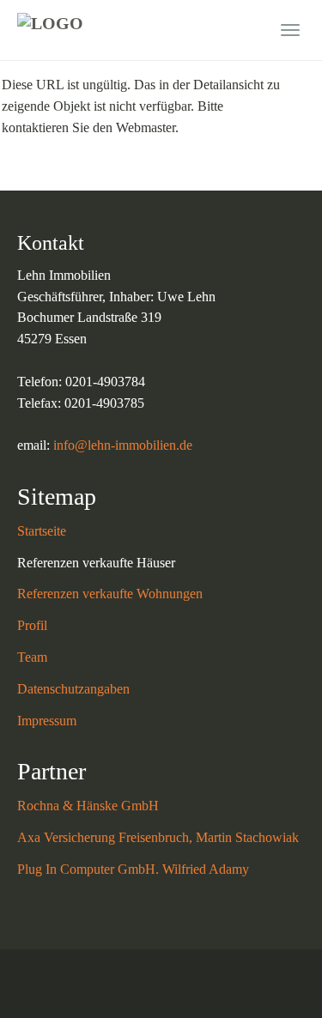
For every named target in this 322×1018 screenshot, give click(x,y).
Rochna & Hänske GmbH (88, 805)
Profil (32, 625)
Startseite (41, 531)
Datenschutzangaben (73, 689)
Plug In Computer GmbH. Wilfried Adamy (133, 869)
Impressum (46, 720)
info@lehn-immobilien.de (122, 445)
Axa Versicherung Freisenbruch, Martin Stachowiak (158, 837)
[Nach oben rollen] (267, 963)
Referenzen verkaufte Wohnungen (110, 593)
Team (32, 657)
